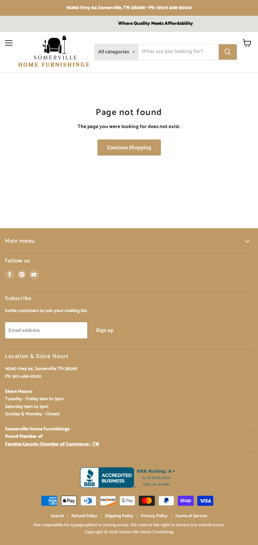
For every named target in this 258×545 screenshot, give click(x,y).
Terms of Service (191, 516)
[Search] (228, 52)
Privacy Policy (154, 516)
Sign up (105, 330)
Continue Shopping (129, 147)
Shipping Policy (119, 516)
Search (57, 516)
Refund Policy (84, 516)
